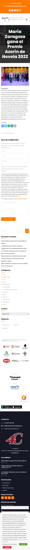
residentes (5, 328)
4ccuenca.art (15, 453)
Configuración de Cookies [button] (9, 544)
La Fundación (6, 287)
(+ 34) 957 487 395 (15, 3)
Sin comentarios (8, 133)
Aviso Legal (5, 485)
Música (5, 294)
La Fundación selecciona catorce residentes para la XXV (13, 472)
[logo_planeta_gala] (24, 399)
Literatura (5, 292)
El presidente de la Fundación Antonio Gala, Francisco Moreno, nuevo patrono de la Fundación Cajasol (13, 258)
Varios (4, 304)
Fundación (16, 325)
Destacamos (6, 284)
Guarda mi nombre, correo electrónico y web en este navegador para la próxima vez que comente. (14, 169)
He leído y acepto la (15, 199)
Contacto (4, 490)
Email (2, 510)
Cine (4, 274)
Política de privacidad (20, 199)
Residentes (6, 302)
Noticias (5, 297)
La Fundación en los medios (10, 289)
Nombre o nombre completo (7, 505)
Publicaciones (6, 299)
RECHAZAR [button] (7, 547)
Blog (4, 282)
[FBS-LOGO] (15, 378)
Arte (4, 279)
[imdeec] (15, 387)
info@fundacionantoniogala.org (16, 6)
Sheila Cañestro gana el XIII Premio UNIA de (13, 461)
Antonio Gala (6, 277)
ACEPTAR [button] (23, 544)
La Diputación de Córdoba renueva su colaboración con (12, 466)
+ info (18, 196)
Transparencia (6, 483)
